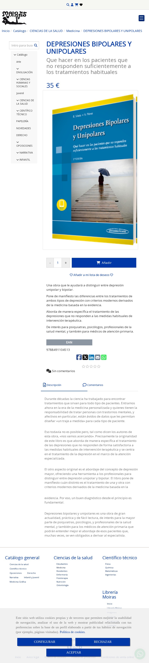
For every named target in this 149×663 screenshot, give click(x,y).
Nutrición (61, 581)
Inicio (109, 603)
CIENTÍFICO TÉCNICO (24, 112)
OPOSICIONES (24, 145)
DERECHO (21, 135)
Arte (18, 61)
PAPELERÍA (22, 121)
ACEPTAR (73, 652)
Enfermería (62, 574)
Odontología (63, 585)
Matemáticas (111, 571)
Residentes (62, 571)
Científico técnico (18, 568)
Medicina (61, 567)
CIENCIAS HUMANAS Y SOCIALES (23, 82)
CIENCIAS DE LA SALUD (25, 101)
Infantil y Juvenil (31, 577)
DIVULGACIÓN (24, 72)
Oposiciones (16, 573)
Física (107, 564)
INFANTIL (24, 159)
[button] (72, 5)
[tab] (64, 385)
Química (109, 567)
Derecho (31, 573)
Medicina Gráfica (18, 581)
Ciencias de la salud (19, 564)
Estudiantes (62, 564)
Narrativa (14, 577)
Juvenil (20, 93)
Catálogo (21, 54)
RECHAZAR (103, 642)
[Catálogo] (15, 54)
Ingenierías (110, 574)
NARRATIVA (26, 152)
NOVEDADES (23, 128)
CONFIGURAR (44, 642)
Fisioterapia (62, 578)
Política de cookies (72, 632)
